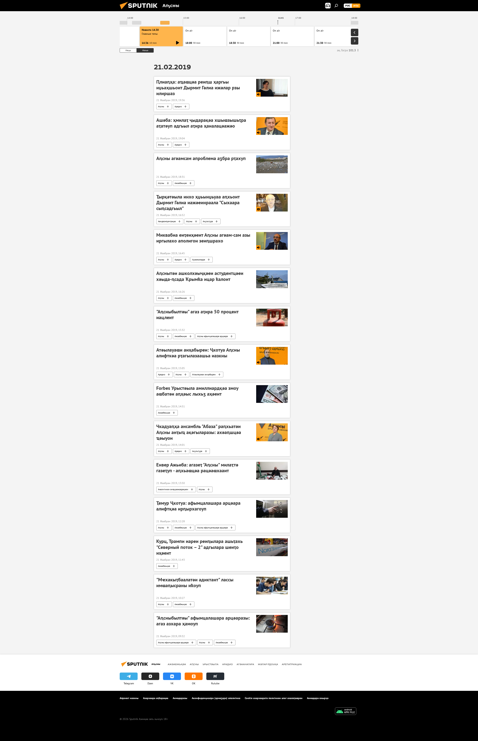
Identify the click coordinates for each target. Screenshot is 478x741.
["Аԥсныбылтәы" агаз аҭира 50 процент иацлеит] (272, 317)
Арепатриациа (292, 664)
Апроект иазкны (129, 698)
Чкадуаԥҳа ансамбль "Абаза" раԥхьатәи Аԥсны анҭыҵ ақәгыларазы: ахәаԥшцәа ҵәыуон (198, 432)
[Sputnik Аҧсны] (140, 10)
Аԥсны (161, 106)
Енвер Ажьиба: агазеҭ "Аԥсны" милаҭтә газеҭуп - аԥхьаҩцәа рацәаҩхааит (197, 468)
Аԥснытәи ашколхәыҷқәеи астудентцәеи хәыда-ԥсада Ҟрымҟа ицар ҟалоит (199, 276)
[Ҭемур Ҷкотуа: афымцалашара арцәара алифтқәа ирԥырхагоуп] (272, 509)
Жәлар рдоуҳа (268, 664)
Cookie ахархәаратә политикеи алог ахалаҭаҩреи (273, 698)
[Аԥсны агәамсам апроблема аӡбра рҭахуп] (272, 164)
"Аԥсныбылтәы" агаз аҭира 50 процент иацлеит (197, 314)
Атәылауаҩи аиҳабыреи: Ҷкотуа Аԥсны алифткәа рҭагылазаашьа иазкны (198, 353)
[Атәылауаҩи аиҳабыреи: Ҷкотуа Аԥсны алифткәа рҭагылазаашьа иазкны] (272, 356)
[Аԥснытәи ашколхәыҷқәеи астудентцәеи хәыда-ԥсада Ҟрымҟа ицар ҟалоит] (272, 279)
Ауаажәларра (198, 259)
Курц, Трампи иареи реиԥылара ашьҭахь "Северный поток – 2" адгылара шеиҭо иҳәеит (199, 547)
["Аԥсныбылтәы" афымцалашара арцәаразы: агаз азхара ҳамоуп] (272, 624)
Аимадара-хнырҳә (317, 698)
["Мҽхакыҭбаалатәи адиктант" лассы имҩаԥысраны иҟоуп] (272, 585)
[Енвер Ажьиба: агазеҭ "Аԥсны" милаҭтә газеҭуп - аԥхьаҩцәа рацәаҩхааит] (272, 471)
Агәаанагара (245, 664)
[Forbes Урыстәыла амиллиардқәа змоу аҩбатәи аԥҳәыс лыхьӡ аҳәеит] (272, 394)
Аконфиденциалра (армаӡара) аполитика (216, 698)
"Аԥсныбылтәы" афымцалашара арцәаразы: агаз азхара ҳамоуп (203, 621)
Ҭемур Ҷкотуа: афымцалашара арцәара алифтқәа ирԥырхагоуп (198, 506)
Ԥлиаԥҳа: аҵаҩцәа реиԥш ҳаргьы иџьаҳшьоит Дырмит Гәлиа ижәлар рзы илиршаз (198, 87)
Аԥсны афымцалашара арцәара (212, 336)
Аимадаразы (180, 698)
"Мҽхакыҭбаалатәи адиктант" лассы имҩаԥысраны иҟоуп (194, 582)
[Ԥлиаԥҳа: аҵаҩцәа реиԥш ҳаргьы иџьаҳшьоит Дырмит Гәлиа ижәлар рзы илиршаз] (272, 88)
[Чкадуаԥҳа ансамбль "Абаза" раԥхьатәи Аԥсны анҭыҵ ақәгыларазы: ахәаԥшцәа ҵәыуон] (272, 432)
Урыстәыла (210, 664)
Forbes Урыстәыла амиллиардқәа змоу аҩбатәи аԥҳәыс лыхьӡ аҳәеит (197, 391)
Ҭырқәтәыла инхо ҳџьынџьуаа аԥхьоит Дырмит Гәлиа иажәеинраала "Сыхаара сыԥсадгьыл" (198, 202)
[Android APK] (345, 711)
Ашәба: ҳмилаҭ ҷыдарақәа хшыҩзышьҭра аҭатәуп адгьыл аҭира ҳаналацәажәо (201, 123)
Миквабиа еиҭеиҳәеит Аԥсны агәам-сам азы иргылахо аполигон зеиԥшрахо (203, 238)
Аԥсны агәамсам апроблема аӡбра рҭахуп (201, 158)
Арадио (178, 106)
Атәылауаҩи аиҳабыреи (204, 374)
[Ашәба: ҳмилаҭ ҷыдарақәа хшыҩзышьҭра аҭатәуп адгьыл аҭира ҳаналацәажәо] (272, 126)
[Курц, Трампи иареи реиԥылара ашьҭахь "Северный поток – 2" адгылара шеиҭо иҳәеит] (272, 547)
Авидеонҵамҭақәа (167, 221)
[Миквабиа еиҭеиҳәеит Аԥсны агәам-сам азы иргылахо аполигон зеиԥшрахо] (272, 241)
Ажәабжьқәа (181, 183)
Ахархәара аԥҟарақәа (155, 698)
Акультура (208, 221)
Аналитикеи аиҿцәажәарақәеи (173, 489)
